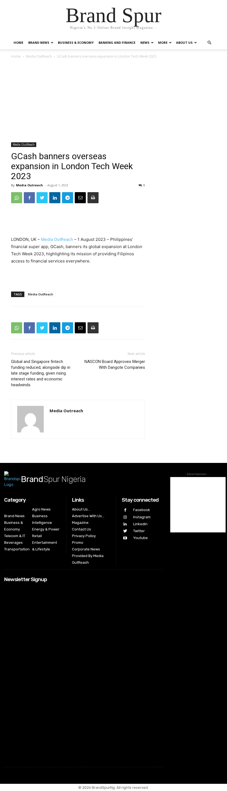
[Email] (80, 197)
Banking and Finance (117, 42)
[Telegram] (67, 197)
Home (18, 42)
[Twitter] (42, 197)
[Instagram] (125, 517)
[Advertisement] (113, 101)
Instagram (142, 517)
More (162, 42)
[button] (209, 42)
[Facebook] (29, 197)
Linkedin (140, 524)
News (144, 42)
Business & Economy (76, 42)
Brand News (38, 42)
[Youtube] (125, 538)
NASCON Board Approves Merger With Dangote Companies (114, 364)
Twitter (139, 531)
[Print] (93, 197)
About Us (184, 42)
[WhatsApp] (16, 197)
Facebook (141, 510)
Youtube (140, 538)
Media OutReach (39, 56)
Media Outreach (29, 185)
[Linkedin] (54, 197)
